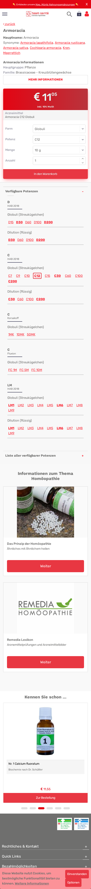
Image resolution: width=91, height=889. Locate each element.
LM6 (60, 405)
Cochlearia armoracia (45, 48)
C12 (37, 276)
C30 (57, 276)
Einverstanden (77, 874)
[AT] (37, 13)
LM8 (79, 405)
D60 (28, 222)
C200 (12, 281)
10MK (20, 334)
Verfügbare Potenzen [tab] (21, 191)
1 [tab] (24, 808)
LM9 (11, 410)
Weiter (45, 566)
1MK (11, 334)
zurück (9, 24)
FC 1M (12, 370)
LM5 (50, 405)
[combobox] (59, 139)
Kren (66, 48)
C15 (47, 276)
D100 (37, 222)
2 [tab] (33, 808)
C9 (18, 276)
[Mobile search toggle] (69, 14)
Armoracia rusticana (70, 43)
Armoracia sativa (15, 48)
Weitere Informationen (32, 883)
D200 (48, 222)
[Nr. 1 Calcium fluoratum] (45, 731)
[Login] (87, 13)
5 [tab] (58, 808)
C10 (27, 276)
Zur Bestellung (45, 798)
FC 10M (36, 370)
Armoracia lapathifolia (36, 43)
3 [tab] (41, 808)
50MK (31, 334)
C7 (10, 276)
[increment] (83, 158)
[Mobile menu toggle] (5, 14)
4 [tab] (50, 808)
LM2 (21, 405)
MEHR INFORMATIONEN (45, 79)
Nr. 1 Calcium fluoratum (23, 764)
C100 (79, 276)
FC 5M (24, 370)
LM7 (70, 405)
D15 (11, 222)
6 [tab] (66, 808)
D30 (19, 222)
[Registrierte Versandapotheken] (64, 824)
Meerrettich (11, 53)
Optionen (73, 882)
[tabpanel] (45, 753)
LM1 (11, 405)
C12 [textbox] (37, 140)
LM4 (40, 405)
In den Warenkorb (45, 174)
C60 (68, 276)
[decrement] (83, 163)
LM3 (31, 405)
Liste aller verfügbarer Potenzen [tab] (30, 455)
